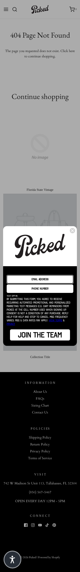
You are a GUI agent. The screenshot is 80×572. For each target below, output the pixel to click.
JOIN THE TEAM (40, 335)
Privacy (11, 323)
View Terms (55, 320)
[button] (12, 559)
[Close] (72, 230)
